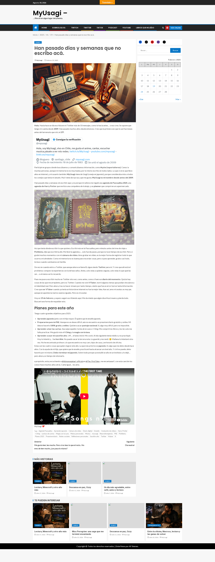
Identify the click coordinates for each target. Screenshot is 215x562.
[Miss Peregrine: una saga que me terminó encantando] (89, 515)
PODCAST (112, 27)
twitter (87, 27)
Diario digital (87, 431)
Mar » (178, 99)
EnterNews (120, 546)
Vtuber (110, 436)
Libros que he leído (145, 27)
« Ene (141, 99)
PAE (115, 434)
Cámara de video (75, 431)
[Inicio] (35, 27)
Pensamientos (154, 525)
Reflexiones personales (80, 436)
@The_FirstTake (93, 361)
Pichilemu (122, 434)
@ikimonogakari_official (72, 361)
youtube (127, 27)
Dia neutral (129, 443)
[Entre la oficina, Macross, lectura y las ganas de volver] (164, 515)
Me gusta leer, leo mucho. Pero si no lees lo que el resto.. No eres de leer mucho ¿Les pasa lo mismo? (59, 445)
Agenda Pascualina (45, 431)
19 (154, 86)
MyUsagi (39, 60)
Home (44, 27)
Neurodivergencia (106, 434)
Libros (75, 525)
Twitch (74, 27)
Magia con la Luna (62, 434)
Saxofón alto (94, 436)
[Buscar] (163, 27)
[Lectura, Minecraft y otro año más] (49, 473)
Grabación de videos (108, 431)
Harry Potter (122, 431)
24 (142, 92)
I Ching (37, 434)
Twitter (103, 436)
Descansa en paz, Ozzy (80, 487)
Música (87, 434)
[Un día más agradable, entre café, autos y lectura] (119, 473)
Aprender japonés (60, 431)
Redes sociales (64, 436)
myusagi (95, 434)
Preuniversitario (51, 436)
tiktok (100, 27)
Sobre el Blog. (59, 27)
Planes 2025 (39, 436)
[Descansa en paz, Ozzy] (84, 473)
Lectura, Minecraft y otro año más (50, 531)
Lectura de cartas (48, 434)
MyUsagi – (50, 12)
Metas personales (77, 434)
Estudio (97, 431)
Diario (38, 42)
